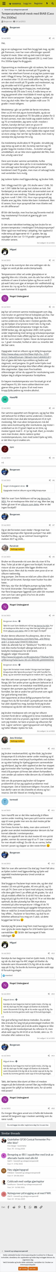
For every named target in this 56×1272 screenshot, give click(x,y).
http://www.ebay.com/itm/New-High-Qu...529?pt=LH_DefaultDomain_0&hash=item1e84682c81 (25, 356)
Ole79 (9, 1196)
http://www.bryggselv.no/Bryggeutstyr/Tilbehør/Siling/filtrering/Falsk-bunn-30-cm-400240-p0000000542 (27, 658)
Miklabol (10, 1173)
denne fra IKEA (43, 625)
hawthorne (11, 1184)
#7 (54, 525)
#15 (53, 1056)
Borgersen (7, 22)
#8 (54, 557)
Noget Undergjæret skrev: (14, 486)
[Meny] (4, 3)
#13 (53, 953)
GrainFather (22, 1146)
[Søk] (52, 3)
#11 (53, 810)
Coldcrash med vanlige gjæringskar (25, 1181)
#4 (54, 408)
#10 (53, 748)
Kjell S (9, 1161)
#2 (54, 260)
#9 (54, 615)
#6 (54, 480)
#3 (54, 307)
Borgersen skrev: (10, 621)
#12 (53, 863)
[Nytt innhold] (47, 3)
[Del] (50, 38)
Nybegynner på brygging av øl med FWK (29, 1193)
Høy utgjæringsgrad (17, 1170)
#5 (54, 458)
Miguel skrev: (9, 999)
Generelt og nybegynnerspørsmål (25, 1161)
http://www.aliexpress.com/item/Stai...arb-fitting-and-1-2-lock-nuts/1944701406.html (25, 640)
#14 (53, 994)
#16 (53, 1108)
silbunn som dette (30, 504)
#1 (54, 38)
